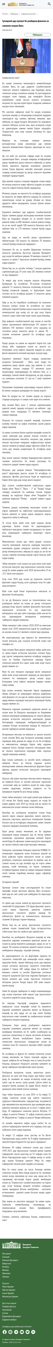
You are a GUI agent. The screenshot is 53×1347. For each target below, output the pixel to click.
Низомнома (6, 1309)
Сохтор (5, 1313)
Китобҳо (5, 1266)
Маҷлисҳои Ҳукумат (10, 1296)
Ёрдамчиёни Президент (11, 1316)
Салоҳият (6, 1256)
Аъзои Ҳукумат (8, 1293)
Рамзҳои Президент (10, 1260)
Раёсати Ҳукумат (8, 1289)
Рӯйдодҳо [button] (14, 13)
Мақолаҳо (6, 1273)
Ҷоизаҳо (5, 1276)
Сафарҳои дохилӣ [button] (28, 13)
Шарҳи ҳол (6, 1263)
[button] (22, 4)
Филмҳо (5, 1270)
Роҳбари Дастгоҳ (9, 1306)
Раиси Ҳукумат (8, 1286)
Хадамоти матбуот (9, 1319)
